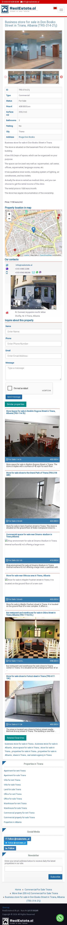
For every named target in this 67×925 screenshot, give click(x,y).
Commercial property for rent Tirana (19, 813)
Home (18, 889)
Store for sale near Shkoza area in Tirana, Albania (28, 575)
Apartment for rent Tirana (15, 771)
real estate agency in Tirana (39, 755)
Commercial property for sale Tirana (19, 817)
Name (8, 326)
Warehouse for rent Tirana (15, 803)
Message (10, 363)
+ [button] (9, 214)
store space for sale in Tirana (26, 747)
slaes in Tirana (19, 755)
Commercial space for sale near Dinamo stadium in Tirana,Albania (29, 535)
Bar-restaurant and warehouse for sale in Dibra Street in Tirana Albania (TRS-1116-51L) (31, 614)
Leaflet (26, 255)
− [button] (9, 219)
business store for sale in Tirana (19, 744)
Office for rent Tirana (13, 794)
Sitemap (5, 907)
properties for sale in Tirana (24, 751)
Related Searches (15, 738)
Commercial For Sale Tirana (38, 889)
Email (8, 350)
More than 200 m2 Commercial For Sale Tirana (35, 893)
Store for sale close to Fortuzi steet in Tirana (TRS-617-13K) (30, 677)
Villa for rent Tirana (12, 780)
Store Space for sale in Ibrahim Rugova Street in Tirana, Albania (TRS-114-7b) (30, 412)
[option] (16, 77)
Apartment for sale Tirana (15, 775)
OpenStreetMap (46, 255)
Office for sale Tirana (13, 799)
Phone (8, 338)
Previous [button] (5, 77)
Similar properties (15, 404)
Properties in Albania (13, 822)
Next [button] (61, 77)
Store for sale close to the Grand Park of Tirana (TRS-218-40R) (31, 474)
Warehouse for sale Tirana (15, 808)
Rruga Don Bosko (27, 137)
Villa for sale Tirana (12, 785)
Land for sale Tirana (12, 789)
